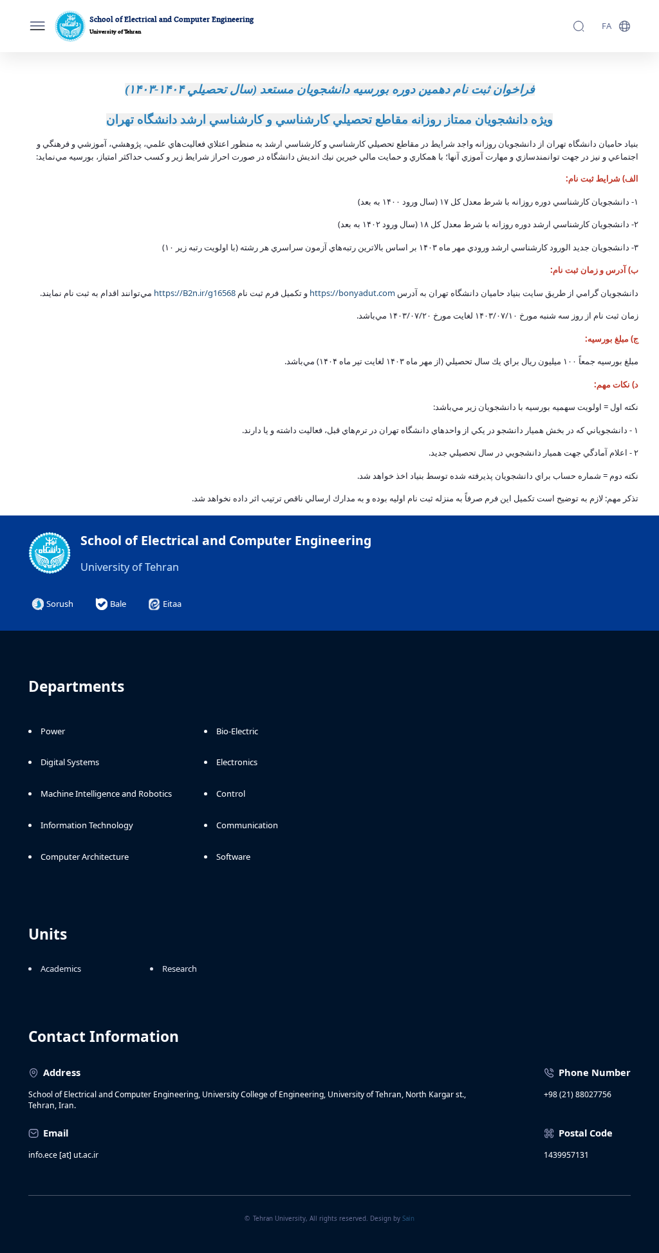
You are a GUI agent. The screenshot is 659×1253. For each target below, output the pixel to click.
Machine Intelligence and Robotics (106, 793)
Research (179, 968)
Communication (247, 825)
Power (53, 731)
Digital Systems (70, 762)
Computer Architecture (85, 856)
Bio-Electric (237, 731)
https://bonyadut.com (353, 293)
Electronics (236, 762)
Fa (606, 26)
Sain (408, 1218)
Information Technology (87, 825)
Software (233, 856)
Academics (61, 968)
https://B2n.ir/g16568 (195, 293)
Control (230, 793)
